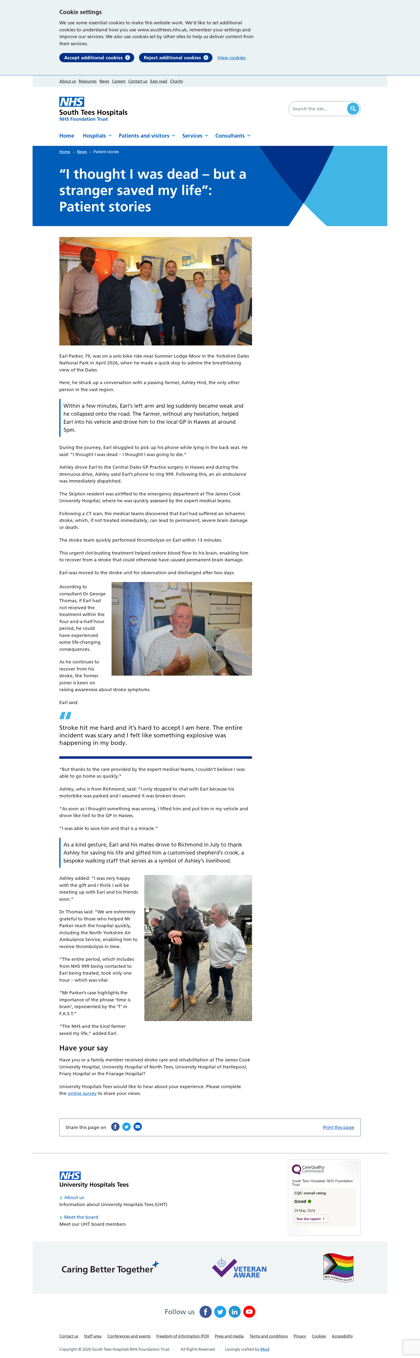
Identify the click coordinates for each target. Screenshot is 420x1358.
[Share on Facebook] (115, 1126)
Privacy (300, 1336)
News (104, 81)
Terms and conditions (269, 1336)
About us (67, 81)
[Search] (353, 109)
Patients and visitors (144, 135)
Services (192, 135)
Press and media (229, 1336)
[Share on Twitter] (126, 1126)
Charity (176, 81)
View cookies (231, 58)
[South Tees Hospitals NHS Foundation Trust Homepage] (93, 109)
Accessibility (342, 1336)
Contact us (137, 81)
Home (66, 135)
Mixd (264, 1349)
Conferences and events (128, 1336)
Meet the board (81, 1217)
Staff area (93, 1336)
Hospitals (94, 135)
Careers (118, 81)
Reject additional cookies (172, 58)
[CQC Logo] (308, 1173)
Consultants (230, 135)
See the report (309, 1219)
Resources (87, 81)
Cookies (319, 1336)
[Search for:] (318, 109)
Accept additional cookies (93, 58)
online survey (82, 1093)
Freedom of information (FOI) (182, 1336)
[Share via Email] (137, 1126)
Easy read (158, 81)
